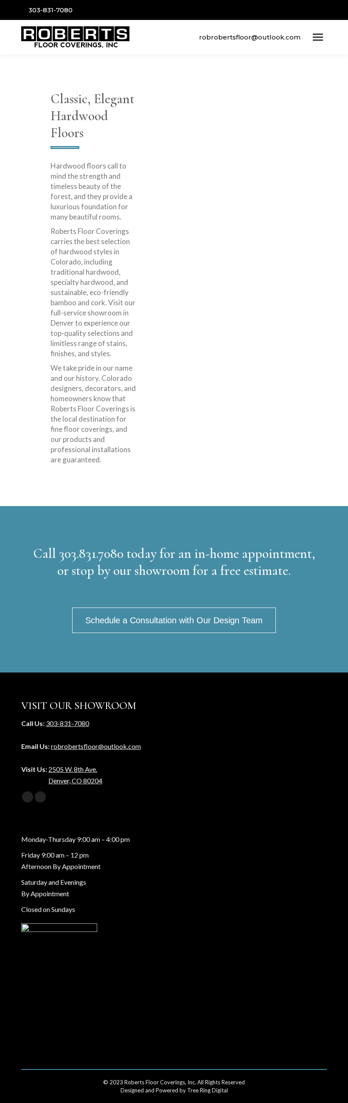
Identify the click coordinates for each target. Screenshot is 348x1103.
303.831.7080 (91, 553)
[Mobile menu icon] (318, 37)
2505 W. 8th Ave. (72, 769)
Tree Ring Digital (207, 1090)
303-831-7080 (50, 10)
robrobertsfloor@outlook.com (249, 37)
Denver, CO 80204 (75, 781)
